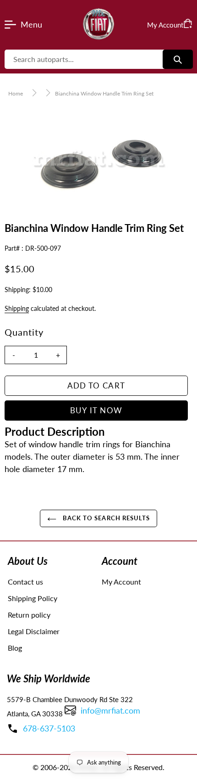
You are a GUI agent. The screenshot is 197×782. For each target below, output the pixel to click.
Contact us (25, 581)
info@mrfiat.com (110, 710)
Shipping (17, 308)
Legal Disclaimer (34, 631)
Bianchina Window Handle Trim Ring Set (104, 93)
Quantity (24, 332)
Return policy (29, 614)
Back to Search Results (105, 518)
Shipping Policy (32, 598)
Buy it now (96, 410)
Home (15, 93)
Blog (15, 647)
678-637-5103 (49, 728)
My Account (121, 581)
